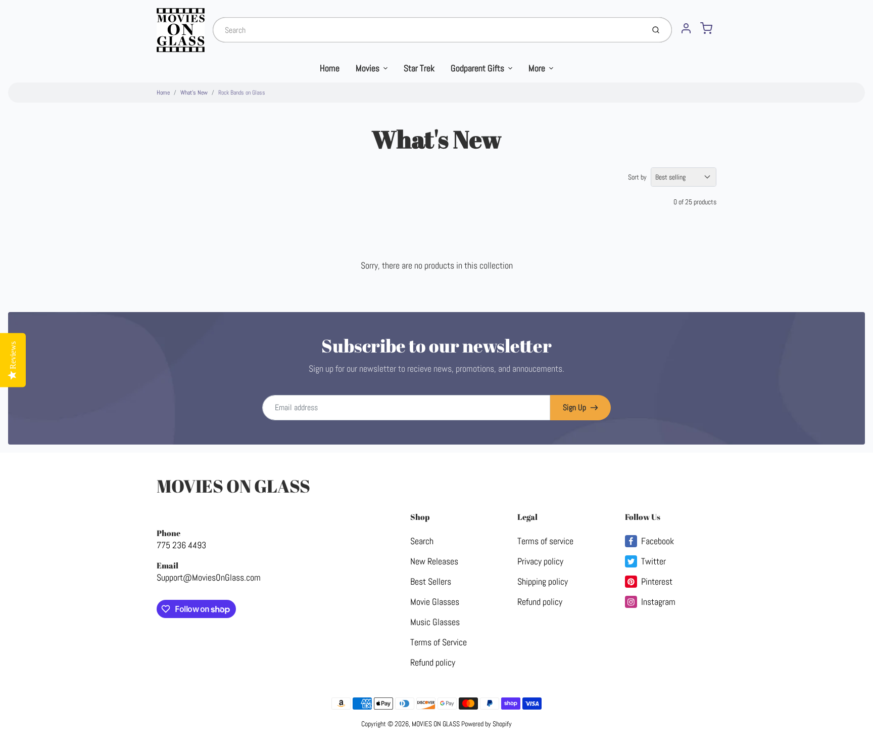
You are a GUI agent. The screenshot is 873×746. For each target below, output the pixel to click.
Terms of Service (438, 642)
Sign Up (574, 407)
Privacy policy (540, 561)
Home (330, 68)
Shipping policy (542, 581)
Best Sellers (430, 581)
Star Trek (419, 68)
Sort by (637, 177)
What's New (194, 93)
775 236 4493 (181, 545)
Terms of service (545, 541)
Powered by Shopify (486, 723)
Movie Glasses (434, 601)
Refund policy (432, 662)
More (536, 68)
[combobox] (427, 29)
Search (421, 541)
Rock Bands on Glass (241, 93)
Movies (367, 68)
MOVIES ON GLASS (233, 486)
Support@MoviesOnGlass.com (209, 577)
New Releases (434, 561)
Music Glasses (435, 622)
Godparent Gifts (477, 68)
